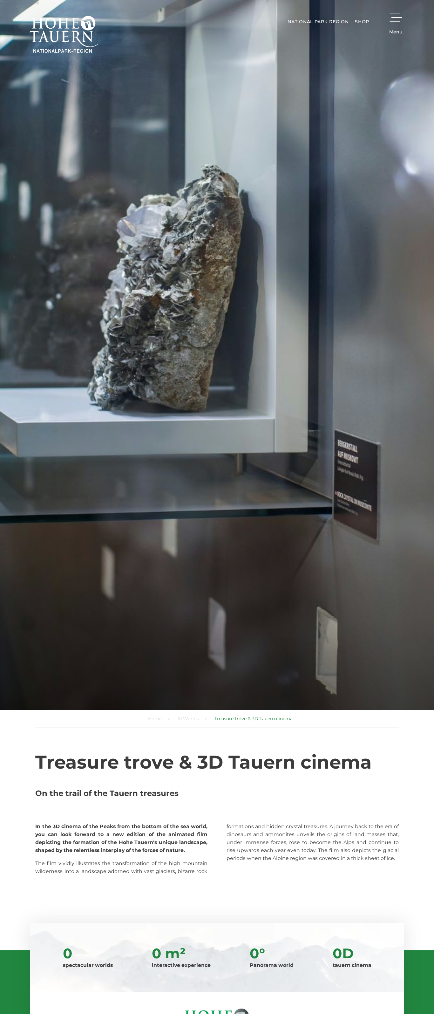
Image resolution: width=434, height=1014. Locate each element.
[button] (301, 428)
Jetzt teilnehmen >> (186, 572)
